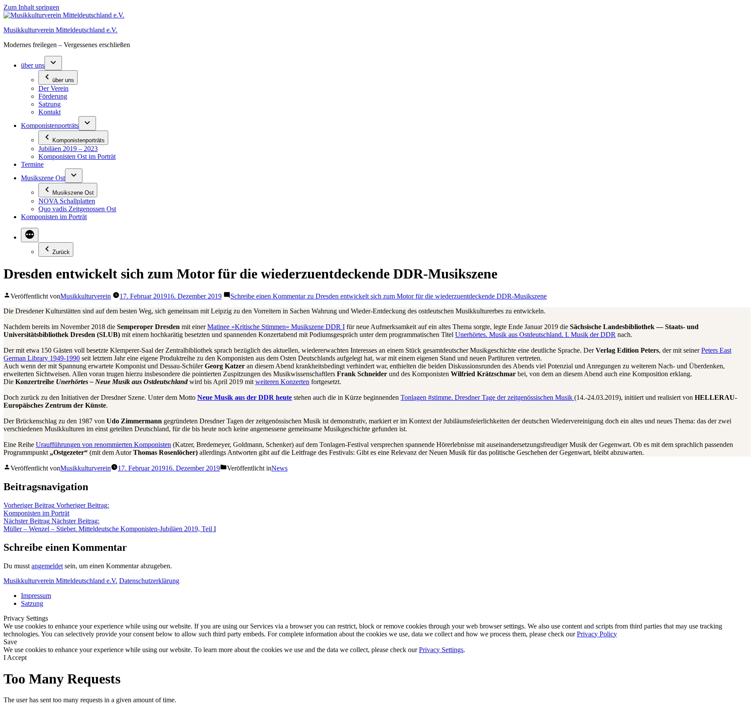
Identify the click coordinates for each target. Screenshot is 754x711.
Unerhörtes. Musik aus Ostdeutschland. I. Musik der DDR (535, 334)
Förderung (52, 96)
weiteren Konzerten (282, 381)
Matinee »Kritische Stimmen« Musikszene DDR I (276, 326)
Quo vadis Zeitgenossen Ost (77, 209)
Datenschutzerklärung (149, 580)
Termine (32, 164)
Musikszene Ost (43, 178)
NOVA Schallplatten (66, 201)
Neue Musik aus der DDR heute (244, 397)
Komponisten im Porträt (54, 216)
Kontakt (49, 112)
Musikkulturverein (85, 296)
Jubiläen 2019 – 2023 (68, 148)
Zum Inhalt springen (31, 7)
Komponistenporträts (50, 125)
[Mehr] (29, 235)
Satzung (49, 104)
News (279, 468)
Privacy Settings (441, 649)
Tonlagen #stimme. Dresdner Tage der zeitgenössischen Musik (487, 397)
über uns (33, 65)
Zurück (61, 252)
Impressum (36, 595)
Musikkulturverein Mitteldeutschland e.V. (60, 30)
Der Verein (53, 88)
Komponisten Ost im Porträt (77, 156)
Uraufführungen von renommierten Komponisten (103, 444)
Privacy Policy (597, 634)
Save (10, 642)
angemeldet (47, 566)
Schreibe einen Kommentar (388, 296)
